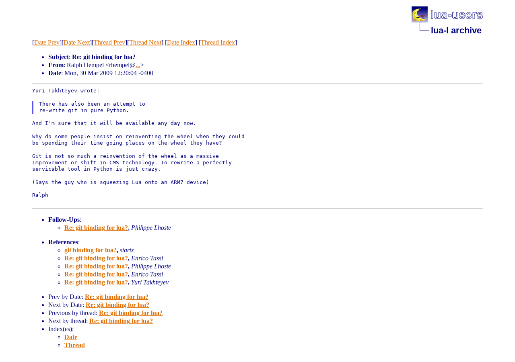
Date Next (77, 42)
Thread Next (145, 42)
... (138, 64)
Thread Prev (109, 42)
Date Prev (47, 42)
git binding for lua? (90, 250)
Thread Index (218, 42)
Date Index (181, 42)
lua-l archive (456, 30)
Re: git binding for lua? (96, 227)
